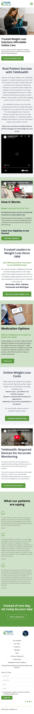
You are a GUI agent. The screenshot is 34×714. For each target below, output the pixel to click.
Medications (8, 361)
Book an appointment (17, 617)
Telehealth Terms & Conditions (17, 662)
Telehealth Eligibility (11, 238)
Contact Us (17, 647)
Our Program (17, 640)
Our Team (17, 644)
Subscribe (7, 698)
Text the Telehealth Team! (12, 58)
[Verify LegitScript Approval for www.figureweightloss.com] (25, 633)
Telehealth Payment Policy (17, 418)
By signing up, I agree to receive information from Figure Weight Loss (16, 693)
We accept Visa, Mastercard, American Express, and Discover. (17, 666)
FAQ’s (17, 653)
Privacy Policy (17, 659)
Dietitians (17, 650)
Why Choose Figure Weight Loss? (17, 294)
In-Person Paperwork (17, 656)
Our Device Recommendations (13, 485)
